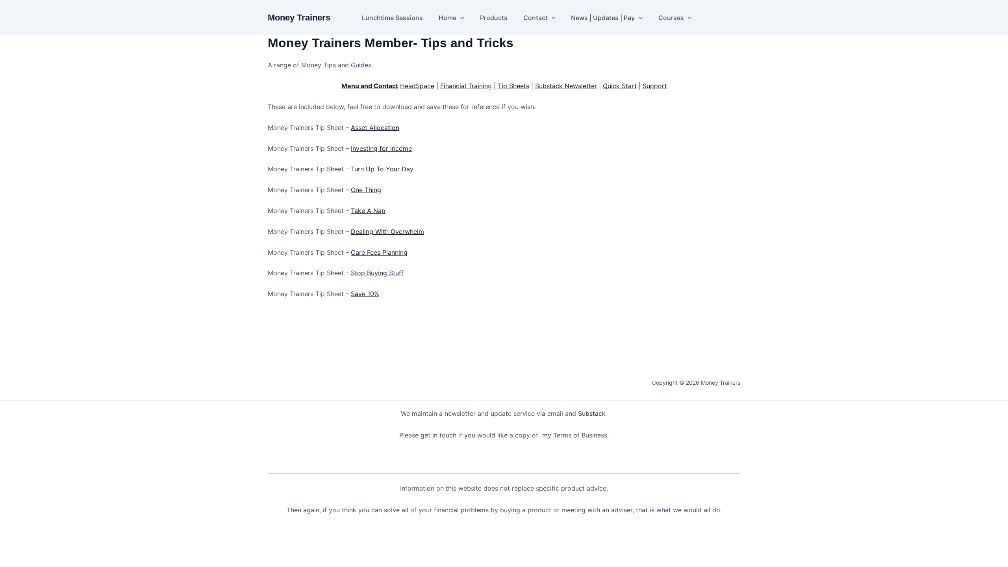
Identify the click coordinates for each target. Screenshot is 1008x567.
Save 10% (365, 294)
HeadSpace (417, 86)
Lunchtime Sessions (392, 18)
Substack (593, 413)
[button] (460, 17)
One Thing (366, 190)
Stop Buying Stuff (377, 273)
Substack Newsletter (566, 86)
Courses (671, 18)
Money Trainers (299, 17)
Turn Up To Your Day (382, 169)
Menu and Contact (369, 86)
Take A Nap (368, 211)
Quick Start (620, 86)
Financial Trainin (464, 86)
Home (447, 18)
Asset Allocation (375, 128)
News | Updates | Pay (603, 18)
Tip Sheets (513, 86)
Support (655, 86)
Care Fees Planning (379, 252)
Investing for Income (381, 148)
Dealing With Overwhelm (387, 231)
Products (494, 18)
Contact (535, 18)
